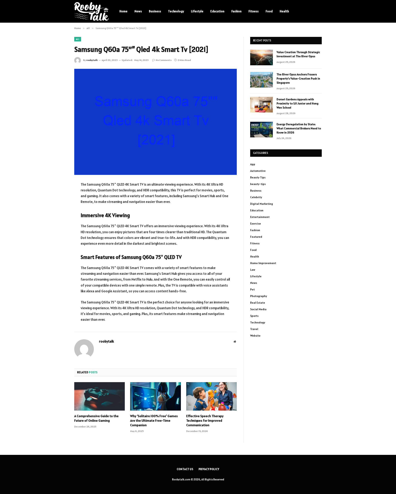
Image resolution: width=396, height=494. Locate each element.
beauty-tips (258, 184)
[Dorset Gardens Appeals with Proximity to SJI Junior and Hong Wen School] (261, 104)
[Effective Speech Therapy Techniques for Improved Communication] (211, 396)
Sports (254, 316)
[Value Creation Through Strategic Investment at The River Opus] (261, 57)
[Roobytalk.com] (91, 11)
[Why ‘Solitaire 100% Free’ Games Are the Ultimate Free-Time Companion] (155, 396)
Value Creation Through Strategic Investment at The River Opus (298, 54)
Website (255, 335)
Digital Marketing (261, 204)
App (252, 164)
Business (155, 11)
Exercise (255, 223)
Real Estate (257, 302)
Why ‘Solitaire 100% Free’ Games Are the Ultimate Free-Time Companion (154, 420)
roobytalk (92, 60)
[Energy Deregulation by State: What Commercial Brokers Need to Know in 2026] (261, 129)
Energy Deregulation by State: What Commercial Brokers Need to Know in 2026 (299, 128)
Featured (256, 237)
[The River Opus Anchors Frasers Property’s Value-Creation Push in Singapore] (261, 80)
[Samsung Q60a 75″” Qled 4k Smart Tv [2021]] (155, 122)
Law (252, 270)
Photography (258, 296)
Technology (176, 11)
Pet (252, 289)
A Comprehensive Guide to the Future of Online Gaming (96, 418)
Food (269, 11)
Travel (254, 329)
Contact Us (185, 469)
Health (284, 11)
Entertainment (260, 217)
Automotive (258, 171)
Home (123, 11)
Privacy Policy (209, 469)
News (138, 11)
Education (217, 11)
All (77, 39)
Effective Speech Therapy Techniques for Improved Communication (205, 420)
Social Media (258, 309)
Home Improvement (263, 263)
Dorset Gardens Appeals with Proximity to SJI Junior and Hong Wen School (297, 103)
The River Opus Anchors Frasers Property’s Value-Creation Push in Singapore (298, 78)
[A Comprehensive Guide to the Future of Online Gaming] (99, 396)
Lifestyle (197, 11)
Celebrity (256, 197)
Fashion (236, 11)
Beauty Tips (257, 177)
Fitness (254, 11)
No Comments (164, 60)
